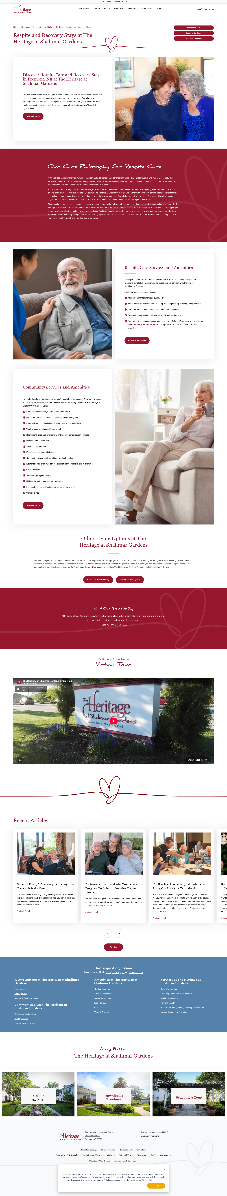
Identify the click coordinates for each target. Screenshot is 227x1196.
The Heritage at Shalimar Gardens (48, 27)
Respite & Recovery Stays (26, 998)
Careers (159, 8)
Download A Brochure (126, 1161)
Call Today (106, 2)
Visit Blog (113, 947)
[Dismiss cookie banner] (164, 1169)
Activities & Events (92, 1155)
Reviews (141, 1155)
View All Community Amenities (174, 1012)
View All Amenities (102, 1012)
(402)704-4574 (114, 972)
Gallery (111, 1155)
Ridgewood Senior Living (25, 1014)
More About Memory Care (130, 580)
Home (16, 27)
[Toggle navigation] (212, 9)
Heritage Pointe (21, 1019)
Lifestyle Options (100, 8)
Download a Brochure (193, 38)
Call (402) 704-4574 (150, 1136)
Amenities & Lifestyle (67, 1155)
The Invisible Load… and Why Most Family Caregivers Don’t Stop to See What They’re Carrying (111, 888)
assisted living (135, 324)
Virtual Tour (126, 1155)
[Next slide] (119, 933)
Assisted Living (21, 989)
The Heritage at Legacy (25, 1023)
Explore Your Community (125, 8)
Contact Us (136, 972)
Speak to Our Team (193, 33)
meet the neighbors (88, 567)
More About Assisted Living (98, 580)
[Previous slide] (108, 933)
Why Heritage (83, 8)
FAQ (153, 1155)
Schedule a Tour (120, 2)
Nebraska (25, 27)
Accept (156, 1186)
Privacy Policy (147, 1180)
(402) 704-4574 (203, 9)
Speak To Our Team (99, 1161)
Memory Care (21, 994)
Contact (145, 8)
